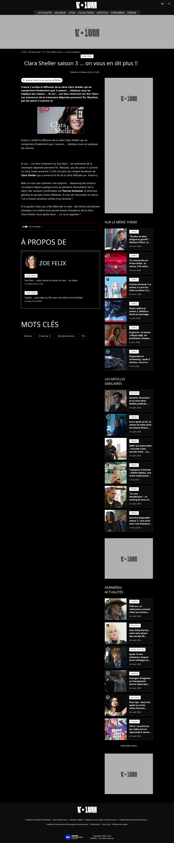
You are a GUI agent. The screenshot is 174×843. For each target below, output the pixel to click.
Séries (28, 336)
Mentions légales (76, 820)
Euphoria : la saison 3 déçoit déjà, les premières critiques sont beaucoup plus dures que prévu (140, 338)
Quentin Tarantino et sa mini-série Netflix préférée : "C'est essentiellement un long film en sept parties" (139, 406)
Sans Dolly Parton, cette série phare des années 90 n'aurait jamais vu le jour (139, 636)
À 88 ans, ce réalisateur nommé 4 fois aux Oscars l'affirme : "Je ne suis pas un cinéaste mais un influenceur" (140, 615)
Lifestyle (102, 12)
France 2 (45, 336)
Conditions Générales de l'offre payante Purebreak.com (67, 824)
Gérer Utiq (106, 824)
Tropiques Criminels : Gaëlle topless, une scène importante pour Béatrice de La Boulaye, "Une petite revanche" (140, 477)
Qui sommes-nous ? (60, 820)
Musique (60, 12)
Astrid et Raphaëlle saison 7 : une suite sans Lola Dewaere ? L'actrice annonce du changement (140, 523)
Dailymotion (66, 336)
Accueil (24, 52)
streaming (118, 12)
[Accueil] (87, 5)
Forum (131, 12)
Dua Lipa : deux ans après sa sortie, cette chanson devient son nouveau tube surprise (139, 710)
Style (72, 12)
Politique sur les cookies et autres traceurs (101, 820)
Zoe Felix (52, 263)
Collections (86, 12)
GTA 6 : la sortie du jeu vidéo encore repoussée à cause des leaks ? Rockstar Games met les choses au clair (140, 734)
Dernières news (35, 52)
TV (43, 52)
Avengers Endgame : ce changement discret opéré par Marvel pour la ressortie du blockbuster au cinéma (140, 687)
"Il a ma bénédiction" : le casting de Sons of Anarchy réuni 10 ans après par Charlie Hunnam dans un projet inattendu (139, 504)
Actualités (45, 12)
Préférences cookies (120, 824)
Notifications (95, 824)
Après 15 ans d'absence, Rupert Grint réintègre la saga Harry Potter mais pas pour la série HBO (139, 662)
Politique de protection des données (133, 820)
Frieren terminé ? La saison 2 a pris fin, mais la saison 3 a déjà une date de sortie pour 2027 (140, 290)
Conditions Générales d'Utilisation (38, 820)
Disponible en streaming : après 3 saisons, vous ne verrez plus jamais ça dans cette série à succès (140, 364)
